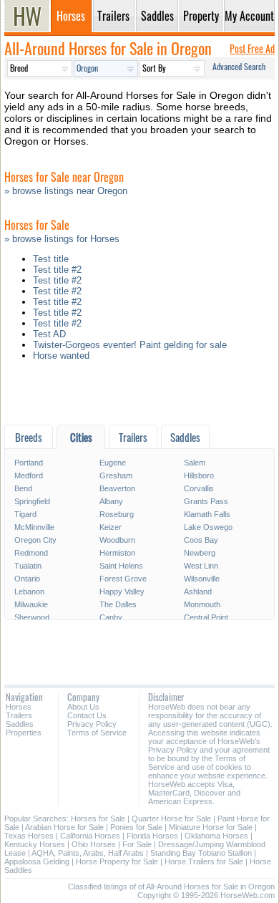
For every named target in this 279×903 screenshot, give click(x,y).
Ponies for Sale (136, 827)
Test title (51, 258)
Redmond (31, 553)
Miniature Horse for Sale (211, 827)
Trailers (19, 715)
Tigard (25, 514)
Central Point (206, 617)
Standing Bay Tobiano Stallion (201, 853)
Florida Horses (152, 835)
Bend (23, 488)
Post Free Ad (252, 48)
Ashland (198, 591)
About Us (83, 706)
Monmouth (202, 604)
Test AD (49, 334)
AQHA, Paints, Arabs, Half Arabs (87, 853)
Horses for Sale (98, 818)
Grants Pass (206, 501)
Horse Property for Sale (117, 861)
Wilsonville (202, 578)
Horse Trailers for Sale (204, 861)
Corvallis (199, 488)
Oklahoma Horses (216, 835)
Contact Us (87, 715)
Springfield (32, 501)
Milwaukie (31, 604)
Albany (111, 501)
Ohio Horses (94, 844)
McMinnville (34, 527)
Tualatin (27, 565)
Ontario (27, 578)
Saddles (20, 724)
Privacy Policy (92, 724)
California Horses (90, 835)
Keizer (110, 527)
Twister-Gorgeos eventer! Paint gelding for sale (130, 344)
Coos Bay (201, 540)
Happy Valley (122, 591)
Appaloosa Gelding (36, 861)
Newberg (199, 553)
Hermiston (117, 553)
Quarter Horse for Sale (171, 818)
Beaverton (117, 488)
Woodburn (117, 540)
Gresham (115, 475)
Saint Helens (121, 565)
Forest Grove (123, 578)
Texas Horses (29, 835)
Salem (194, 462)
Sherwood (31, 617)
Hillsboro (199, 475)
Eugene (112, 462)
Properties (23, 732)
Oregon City (35, 540)
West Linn (201, 565)
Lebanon (29, 591)
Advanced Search (238, 66)
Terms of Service (97, 732)
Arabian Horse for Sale (64, 827)
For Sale (137, 844)
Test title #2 (57, 269)
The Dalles (118, 604)
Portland (28, 462)
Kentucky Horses (34, 844)
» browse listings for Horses (61, 238)
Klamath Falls (207, 514)
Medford (28, 475)
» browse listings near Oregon (65, 190)
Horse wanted (61, 355)
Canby (110, 617)
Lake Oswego (208, 527)
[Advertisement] (139, 396)
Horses (18, 706)
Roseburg (116, 514)
